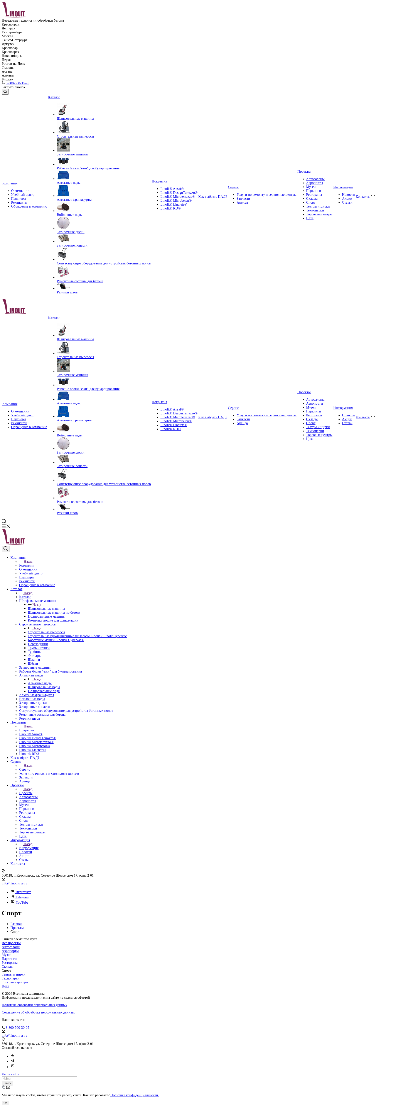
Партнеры (18, 198)
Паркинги (313, 190)
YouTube (22, 902)
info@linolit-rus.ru (14, 883)
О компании (20, 190)
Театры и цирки (318, 206)
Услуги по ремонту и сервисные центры (267, 194)
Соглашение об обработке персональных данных (38, 1012)
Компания (9, 183)
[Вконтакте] (12, 1056)
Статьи (347, 202)
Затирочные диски (70, 232)
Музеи (311, 187)
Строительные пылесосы (75, 136)
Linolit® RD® (170, 208)
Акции (347, 198)
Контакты (363, 196)
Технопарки (315, 210)
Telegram (22, 897)
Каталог (54, 97)
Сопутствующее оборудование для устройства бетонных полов (104, 263)
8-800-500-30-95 (17, 83)
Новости (348, 194)
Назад (28, 561)
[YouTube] (12, 1067)
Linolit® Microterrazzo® (177, 196)
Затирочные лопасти (72, 245)
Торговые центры (319, 214)
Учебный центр (22, 194)
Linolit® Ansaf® (172, 189)
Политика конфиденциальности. (134, 1095)
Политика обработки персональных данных (34, 1005)
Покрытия (159, 181)
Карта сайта (10, 1074)
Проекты (304, 171)
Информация (343, 187)
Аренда (242, 202)
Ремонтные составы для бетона (80, 281)
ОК (5, 1103)
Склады (312, 198)
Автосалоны (315, 179)
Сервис (233, 187)
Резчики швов (67, 292)
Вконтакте (23, 892)
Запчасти (243, 198)
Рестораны (314, 194)
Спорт (310, 202)
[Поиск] (5, 92)
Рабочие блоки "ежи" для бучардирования (88, 168)
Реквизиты (19, 202)
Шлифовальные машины (75, 118)
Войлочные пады (70, 214)
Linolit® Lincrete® (173, 204)
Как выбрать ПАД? (212, 196)
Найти (7, 1083)
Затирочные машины (72, 154)
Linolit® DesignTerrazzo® (178, 192)
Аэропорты (314, 183)
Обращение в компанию (29, 206)
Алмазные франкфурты (74, 199)
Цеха (310, 218)
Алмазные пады (69, 182)
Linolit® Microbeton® (176, 200)
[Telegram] (12, 1061)
